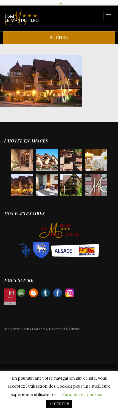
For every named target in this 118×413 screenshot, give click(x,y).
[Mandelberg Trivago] (45, 291)
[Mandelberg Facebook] (57, 291)
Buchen (59, 37)
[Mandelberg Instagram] (69, 291)
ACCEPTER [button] (59, 404)
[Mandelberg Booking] (33, 291)
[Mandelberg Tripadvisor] (21, 291)
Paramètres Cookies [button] (82, 394)
